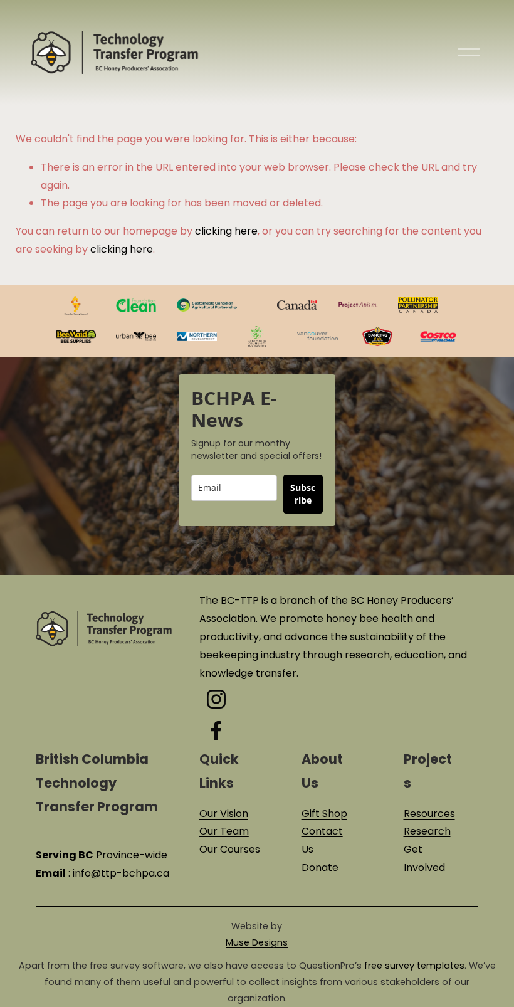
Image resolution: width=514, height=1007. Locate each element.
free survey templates (414, 965)
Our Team (224, 831)
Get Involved (424, 858)
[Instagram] (216, 699)
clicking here (226, 231)
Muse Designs (257, 942)
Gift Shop (324, 813)
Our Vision (223, 813)
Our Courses (229, 849)
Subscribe (302, 494)
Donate (320, 867)
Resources (429, 813)
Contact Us (322, 840)
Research (427, 831)
